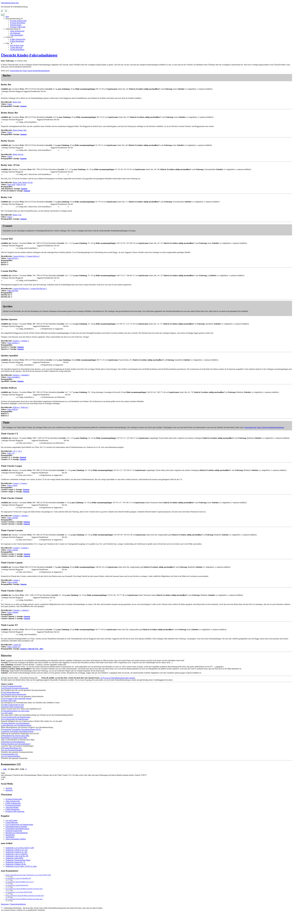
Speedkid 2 (25, 375)
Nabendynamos (15, 25)
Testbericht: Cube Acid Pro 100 (16, 856)
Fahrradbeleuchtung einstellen (16, 827)
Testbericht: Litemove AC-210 (16, 850)
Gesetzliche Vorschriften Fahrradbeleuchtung (17, 731)
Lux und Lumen (11, 820)
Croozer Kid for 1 (19, 256)
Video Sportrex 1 (13, 343)
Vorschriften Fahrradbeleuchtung (17, 829)
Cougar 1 (16, 483)
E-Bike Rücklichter (17, 41)
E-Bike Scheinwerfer (17, 39)
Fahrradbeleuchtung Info (10, 3)
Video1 (9, 104)
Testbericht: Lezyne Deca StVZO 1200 (19, 848)
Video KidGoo (12, 409)
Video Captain (12, 582)
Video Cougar (12, 485)
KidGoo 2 (24, 407)
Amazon (23, 106)
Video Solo (11, 184)
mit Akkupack (15, 33)
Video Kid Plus (12, 291)
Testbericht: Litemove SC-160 (16, 852)
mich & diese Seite (17, 45)
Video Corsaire (12, 550)
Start (7, 17)
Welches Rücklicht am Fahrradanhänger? (16, 744)
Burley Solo (17, 182)
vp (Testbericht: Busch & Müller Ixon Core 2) (19, 882)
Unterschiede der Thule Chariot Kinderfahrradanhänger (30, 71)
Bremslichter (10, 835)
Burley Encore (18, 154)
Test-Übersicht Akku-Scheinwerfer (13, 694)
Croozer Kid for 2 (33, 256)
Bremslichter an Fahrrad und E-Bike (14, 738)
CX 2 (20, 451)
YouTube (8, 788)
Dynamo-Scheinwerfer (18, 21)
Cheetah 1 (16, 516)
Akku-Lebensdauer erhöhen (15, 839)
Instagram (9, 790)
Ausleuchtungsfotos (17, 50)
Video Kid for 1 (13, 258)
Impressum (5, 904)
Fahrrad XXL (33, 649)
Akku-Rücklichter (16, 35)
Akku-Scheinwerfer (17, 31)
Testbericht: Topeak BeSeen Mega (17, 860)
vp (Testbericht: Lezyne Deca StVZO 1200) (18, 892)
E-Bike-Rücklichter (12, 809)
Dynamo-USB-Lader (17, 27)
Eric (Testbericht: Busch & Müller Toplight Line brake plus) (24, 889)
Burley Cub (17, 215)
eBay (41, 649)
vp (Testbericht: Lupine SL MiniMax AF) (18, 878)
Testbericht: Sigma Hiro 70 (15, 862)
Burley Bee (17, 102)
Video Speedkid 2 (13, 377)
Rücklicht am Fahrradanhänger (16, 833)
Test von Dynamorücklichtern (11, 750)
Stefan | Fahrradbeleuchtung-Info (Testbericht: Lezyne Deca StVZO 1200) (28, 875)
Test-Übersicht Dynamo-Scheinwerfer (14, 688)
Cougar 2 (23, 483)
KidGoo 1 (16, 407)
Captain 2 (16, 580)
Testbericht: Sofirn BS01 (14, 858)
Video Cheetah (12, 518)
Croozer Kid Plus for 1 (21, 289)
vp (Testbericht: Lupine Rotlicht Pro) (16, 885)
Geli (4, 769)
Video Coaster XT (13, 647)
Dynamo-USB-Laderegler (14, 811)
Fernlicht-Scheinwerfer (13, 831)
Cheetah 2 (24, 516)
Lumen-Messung (16, 47)
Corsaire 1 (16, 548)
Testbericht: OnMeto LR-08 (15, 864)
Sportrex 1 (16, 341)
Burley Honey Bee (19, 130)
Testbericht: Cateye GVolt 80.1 (16, 854)
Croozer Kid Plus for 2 (38, 289)
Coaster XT (17, 645)
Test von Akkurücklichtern (10, 756)
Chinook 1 (16, 610)
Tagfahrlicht (9, 837)
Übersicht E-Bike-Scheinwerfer (12, 707)
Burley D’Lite (27, 182)
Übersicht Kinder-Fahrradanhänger (29, 55)
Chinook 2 (25, 610)
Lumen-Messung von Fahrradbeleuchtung (16, 725)
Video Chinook (12, 612)
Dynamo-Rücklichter (17, 23)
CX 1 (15, 451)
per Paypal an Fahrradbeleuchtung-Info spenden (117, 678)
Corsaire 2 (25, 548)
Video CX (11, 453)
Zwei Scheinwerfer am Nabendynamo (14, 719)
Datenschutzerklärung (18, 904)
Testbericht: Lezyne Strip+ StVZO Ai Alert (21, 866)
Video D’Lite (21, 184)
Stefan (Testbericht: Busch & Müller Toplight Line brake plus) (24, 895)
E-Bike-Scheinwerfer (13, 803)
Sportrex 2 (25, 341)
